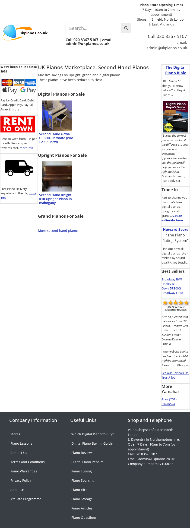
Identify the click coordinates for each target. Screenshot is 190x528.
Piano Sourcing (83, 480)
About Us (17, 489)
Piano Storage (82, 499)
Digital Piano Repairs (87, 462)
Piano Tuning (81, 471)
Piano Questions (84, 517)
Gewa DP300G (171, 288)
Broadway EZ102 (173, 293)
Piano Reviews (82, 452)
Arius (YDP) (169, 399)
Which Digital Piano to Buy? (92, 434)
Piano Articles (81, 508)
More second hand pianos (58, 230)
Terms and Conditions (27, 462)
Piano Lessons (21, 443)
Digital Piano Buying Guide (92, 443)
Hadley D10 (169, 284)
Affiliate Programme (25, 499)
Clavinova (168, 404)
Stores (15, 434)
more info (26, 148)
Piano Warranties (23, 471)
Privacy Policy (20, 480)
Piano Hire (79, 489)
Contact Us (18, 452)
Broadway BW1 (172, 279)
